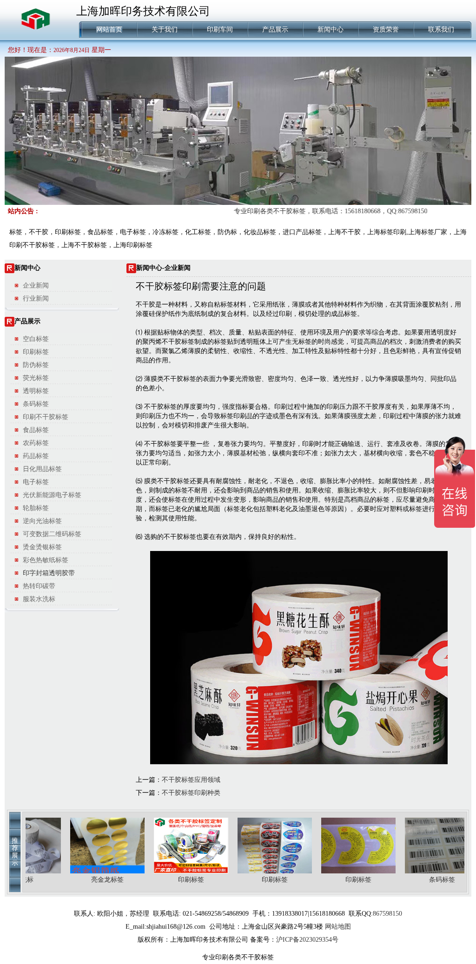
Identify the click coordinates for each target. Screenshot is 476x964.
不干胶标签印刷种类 (191, 792)
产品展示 (275, 29)
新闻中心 (330, 29)
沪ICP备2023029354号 (307, 939)
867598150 (387, 913)
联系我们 (441, 29)
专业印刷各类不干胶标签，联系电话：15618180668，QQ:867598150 (315, 211)
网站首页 (109, 29)
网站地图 (338, 926)
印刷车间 (220, 29)
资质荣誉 (386, 29)
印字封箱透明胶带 (49, 573)
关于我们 (165, 29)
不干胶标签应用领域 (191, 779)
